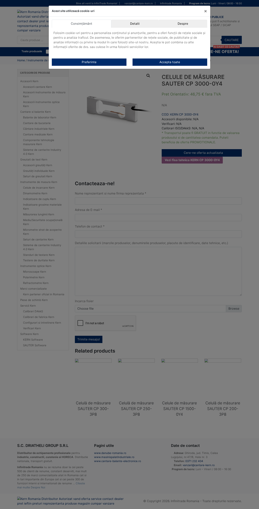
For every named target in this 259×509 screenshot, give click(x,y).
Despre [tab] (183, 24)
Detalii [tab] (135, 24)
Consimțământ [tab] (81, 24)
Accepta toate (169, 62)
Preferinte (89, 62)
